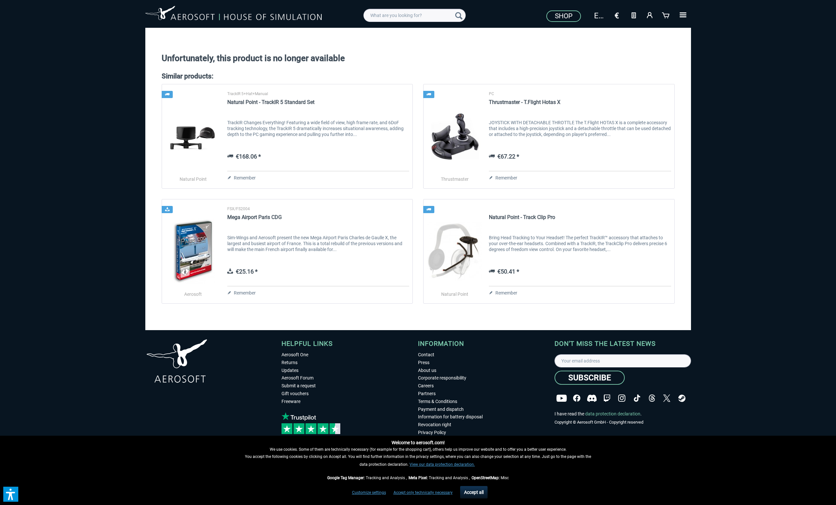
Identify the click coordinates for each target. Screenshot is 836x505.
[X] (666, 398)
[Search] (459, 15)
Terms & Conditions (437, 401)
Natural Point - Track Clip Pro (522, 217)
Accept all (474, 492)
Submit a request (298, 385)
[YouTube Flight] (561, 398)
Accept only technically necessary (423, 492)
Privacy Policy (432, 432)
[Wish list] (633, 14)
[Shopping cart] (666, 14)
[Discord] (592, 398)
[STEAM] (681, 398)
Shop (563, 16)
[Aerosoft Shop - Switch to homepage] (233, 14)
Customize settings (369, 492)
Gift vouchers (295, 393)
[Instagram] (621, 398)
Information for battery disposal (450, 416)
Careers (426, 385)
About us (427, 370)
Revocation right (434, 424)
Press (423, 362)
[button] (10, 494)
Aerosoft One (294, 354)
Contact (426, 354)
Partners (427, 393)
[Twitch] (607, 398)
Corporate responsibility (442, 377)
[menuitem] (414, 15)
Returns (289, 362)
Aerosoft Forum (297, 377)
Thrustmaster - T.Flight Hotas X (524, 102)
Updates (289, 370)
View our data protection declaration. (442, 464)
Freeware (290, 401)
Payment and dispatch (441, 409)
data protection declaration (612, 413)
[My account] (649, 14)
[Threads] (652, 398)
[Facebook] (576, 398)
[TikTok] (637, 398)
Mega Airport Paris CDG (254, 217)
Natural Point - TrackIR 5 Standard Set (270, 102)
